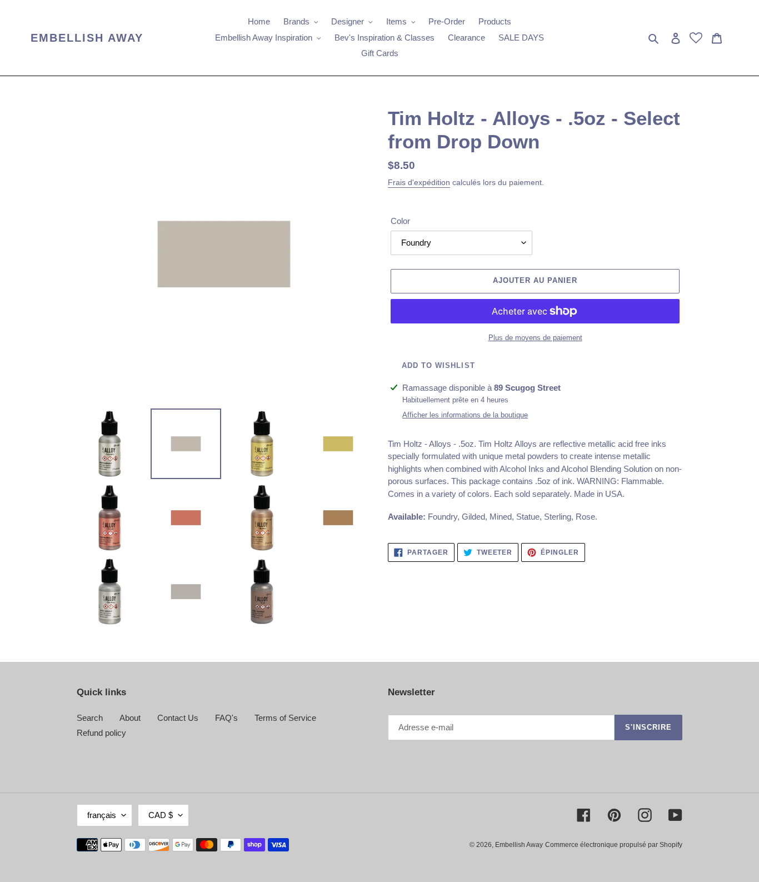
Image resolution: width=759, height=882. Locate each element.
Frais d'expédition (419, 182)
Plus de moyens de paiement (535, 337)
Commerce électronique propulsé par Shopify (613, 845)
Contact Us (177, 717)
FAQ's (226, 717)
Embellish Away (87, 38)
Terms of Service (285, 717)
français (101, 815)
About (130, 717)
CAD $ (160, 815)
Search (90, 717)
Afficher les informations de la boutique (465, 415)
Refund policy (101, 733)
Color (400, 221)
